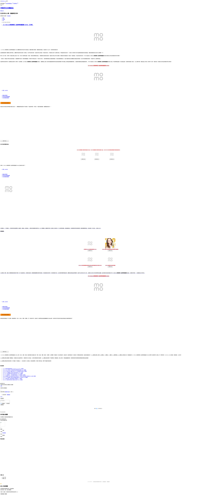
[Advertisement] (98, 456)
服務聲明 (108, 481)
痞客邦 (6, 391)
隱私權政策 (104, 481)
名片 (3, 20)
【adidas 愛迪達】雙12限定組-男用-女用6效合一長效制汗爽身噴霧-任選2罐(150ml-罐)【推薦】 (19, 376)
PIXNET (91, 481)
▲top (1, 396)
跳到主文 (2, 10)
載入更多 (2, 398)
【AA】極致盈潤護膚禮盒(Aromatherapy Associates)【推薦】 (13, 368)
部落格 (3, 19)
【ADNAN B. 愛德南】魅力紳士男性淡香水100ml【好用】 (13, 372)
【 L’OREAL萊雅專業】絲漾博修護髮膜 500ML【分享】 (17, 24)
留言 (8, 391)
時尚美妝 (8, 15)
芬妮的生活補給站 (7, 8)
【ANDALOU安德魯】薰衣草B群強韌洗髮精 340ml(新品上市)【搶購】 (15, 377)
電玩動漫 (8, 394)
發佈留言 (2, 404)
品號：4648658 (5, 90)
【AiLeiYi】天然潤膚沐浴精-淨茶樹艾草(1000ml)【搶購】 (12, 373)
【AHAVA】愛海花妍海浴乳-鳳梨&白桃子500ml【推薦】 (12, 379)
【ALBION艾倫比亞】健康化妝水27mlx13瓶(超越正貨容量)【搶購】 (14, 371)
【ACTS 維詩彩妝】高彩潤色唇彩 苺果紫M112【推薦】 (12, 378)
